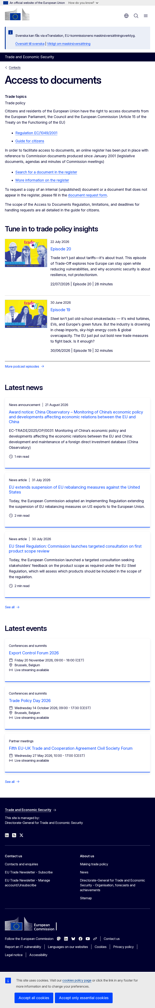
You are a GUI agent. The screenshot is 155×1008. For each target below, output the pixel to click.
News (84, 872)
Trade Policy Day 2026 (30, 700)
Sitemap (86, 898)
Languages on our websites (68, 947)
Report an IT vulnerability (23, 947)
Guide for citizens (29, 141)
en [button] (126, 15)
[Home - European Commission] (17, 14)
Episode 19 (60, 309)
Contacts (15, 67)
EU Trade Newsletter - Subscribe (29, 872)
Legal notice (14, 955)
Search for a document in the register (46, 172)
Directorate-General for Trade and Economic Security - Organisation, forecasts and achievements (112, 885)
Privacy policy (123, 947)
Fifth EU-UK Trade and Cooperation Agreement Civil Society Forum (71, 748)
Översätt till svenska (29, 44)
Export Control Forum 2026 (34, 653)
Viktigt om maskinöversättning (68, 44)
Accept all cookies (34, 998)
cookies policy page (76, 980)
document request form (87, 195)
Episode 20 (60, 249)
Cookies (101, 947)
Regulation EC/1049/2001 (36, 133)
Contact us (112, 939)
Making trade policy (94, 864)
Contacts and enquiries (21, 864)
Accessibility (38, 955)
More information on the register (42, 180)
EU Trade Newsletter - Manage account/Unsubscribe (27, 882)
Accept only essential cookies (84, 998)
